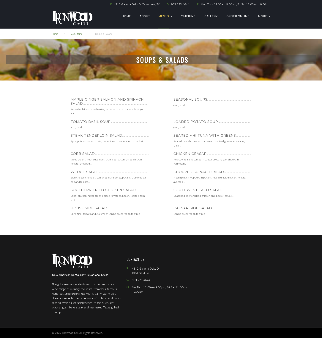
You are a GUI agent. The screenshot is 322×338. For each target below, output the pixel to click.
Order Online (237, 16)
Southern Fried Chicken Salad (103, 190)
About (144, 16)
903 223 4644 (180, 4)
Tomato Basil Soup (91, 122)
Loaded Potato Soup (195, 122)
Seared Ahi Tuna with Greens (204, 135)
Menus (163, 16)
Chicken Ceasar (190, 154)
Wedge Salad (85, 172)
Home (126, 16)
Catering (188, 16)
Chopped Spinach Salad (198, 172)
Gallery (211, 16)
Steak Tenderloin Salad (96, 135)
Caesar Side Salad (192, 208)
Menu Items (76, 34)
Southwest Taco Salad (198, 190)
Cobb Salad (83, 154)
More (262, 16)
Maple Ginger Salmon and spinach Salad (107, 101)
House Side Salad (89, 208)
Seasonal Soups (190, 99)
